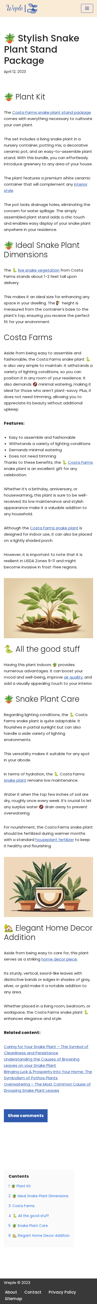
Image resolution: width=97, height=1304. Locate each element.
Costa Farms (80, 462)
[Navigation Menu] (87, 8)
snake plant (15, 780)
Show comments (26, 1115)
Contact (32, 1292)
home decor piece (59, 959)
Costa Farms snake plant (54, 528)
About (11, 1292)
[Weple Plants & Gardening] (21, 8)
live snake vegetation (38, 270)
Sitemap (13, 1298)
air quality (73, 677)
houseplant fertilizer (54, 839)
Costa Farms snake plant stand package (51, 112)
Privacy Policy (62, 1292)
